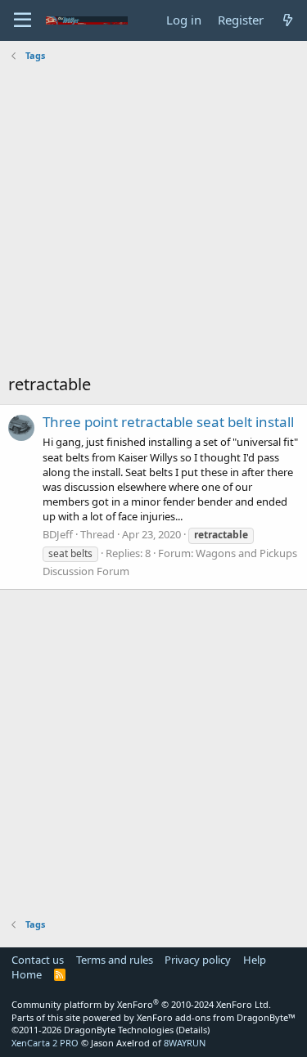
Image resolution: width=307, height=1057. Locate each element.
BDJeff (58, 534)
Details (192, 1029)
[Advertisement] (153, 219)
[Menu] (22, 20)
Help (254, 959)
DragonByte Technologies (119, 1029)
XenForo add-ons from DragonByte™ (216, 1017)
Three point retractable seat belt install (168, 421)
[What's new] (288, 20)
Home (26, 974)
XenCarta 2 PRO (45, 1043)
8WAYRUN (184, 1043)
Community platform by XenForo (141, 1004)
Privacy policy (198, 959)
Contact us (37, 959)
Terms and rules (114, 959)
